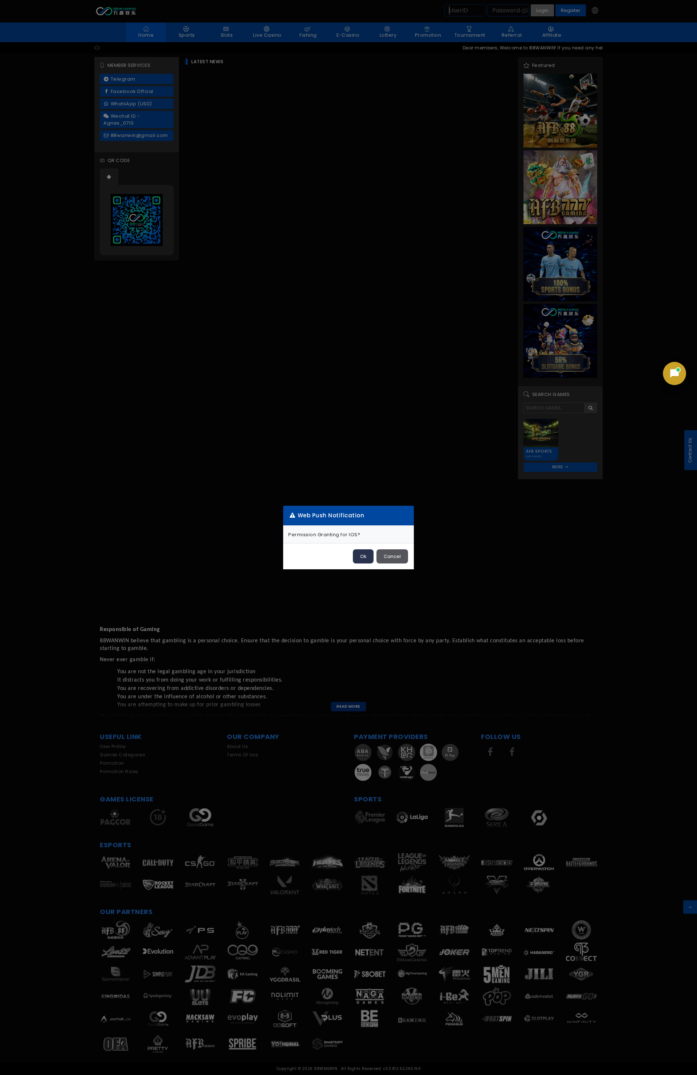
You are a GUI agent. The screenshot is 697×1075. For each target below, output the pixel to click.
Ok (363, 556)
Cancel (392, 556)
